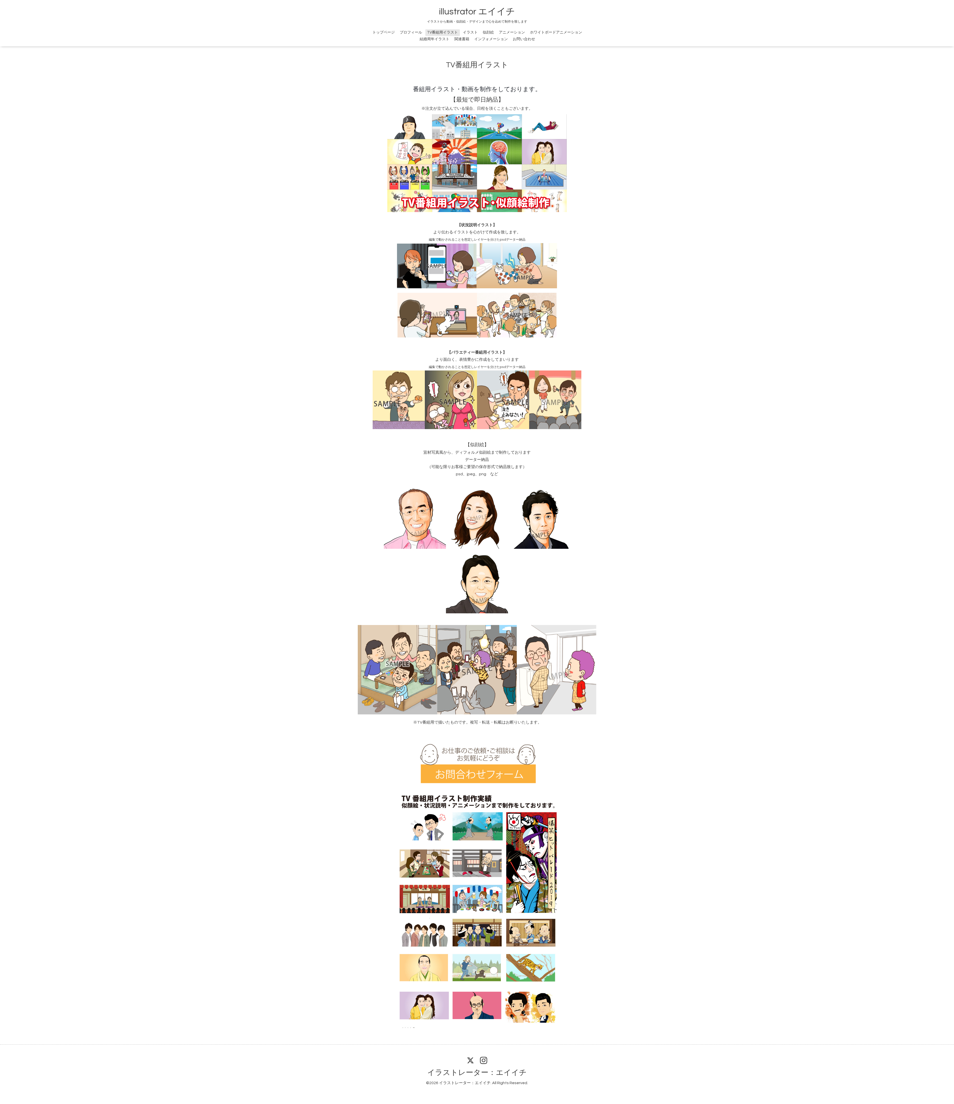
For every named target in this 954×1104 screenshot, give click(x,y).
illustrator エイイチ (477, 11)
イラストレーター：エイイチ (477, 1072)
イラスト (470, 32)
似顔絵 (488, 32)
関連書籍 (461, 39)
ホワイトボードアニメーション (556, 32)
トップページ (383, 32)
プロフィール (411, 32)
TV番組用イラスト (442, 32)
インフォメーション (491, 39)
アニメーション (512, 32)
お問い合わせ (524, 39)
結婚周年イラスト (434, 39)
